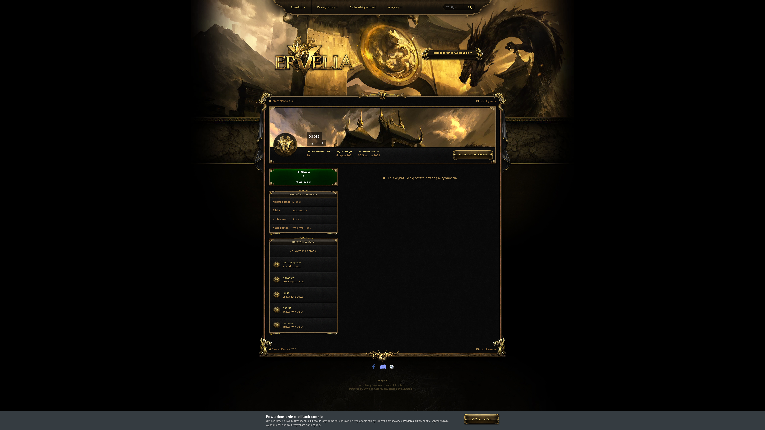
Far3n (286, 292)
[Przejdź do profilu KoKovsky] (276, 279)
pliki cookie (314, 421)
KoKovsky (289, 277)
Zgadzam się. (483, 419)
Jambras (288, 323)
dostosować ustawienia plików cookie (408, 421)
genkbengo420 (292, 262)
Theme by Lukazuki (400, 389)
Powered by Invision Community (368, 388)
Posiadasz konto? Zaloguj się (451, 53)
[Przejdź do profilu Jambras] (276, 325)
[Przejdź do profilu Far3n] (276, 294)
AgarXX (287, 308)
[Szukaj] (470, 7)
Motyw (382, 380)
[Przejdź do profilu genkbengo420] (276, 264)
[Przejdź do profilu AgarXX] (276, 309)
